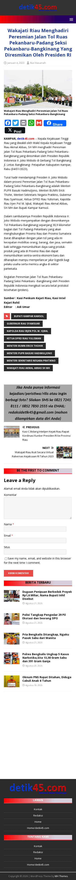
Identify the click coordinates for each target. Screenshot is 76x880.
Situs (7, 547)
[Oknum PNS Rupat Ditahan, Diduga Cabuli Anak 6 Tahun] (11, 685)
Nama (8, 524)
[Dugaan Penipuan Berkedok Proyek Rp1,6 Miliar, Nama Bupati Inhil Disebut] (11, 599)
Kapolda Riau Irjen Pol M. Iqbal (27, 331)
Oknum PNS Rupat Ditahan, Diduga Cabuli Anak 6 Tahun (46, 678)
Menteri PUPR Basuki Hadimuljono (29, 353)
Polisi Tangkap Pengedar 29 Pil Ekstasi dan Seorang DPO (44, 616)
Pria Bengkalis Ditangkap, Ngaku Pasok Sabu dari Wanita (45, 636)
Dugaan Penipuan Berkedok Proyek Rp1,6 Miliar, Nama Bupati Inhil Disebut (47, 595)
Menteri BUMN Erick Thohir (25, 345)
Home (38, 821)
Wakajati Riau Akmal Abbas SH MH (28, 368)
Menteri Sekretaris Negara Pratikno (31, 360)
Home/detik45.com (38, 828)
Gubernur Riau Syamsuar (23, 323)
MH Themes (61, 876)
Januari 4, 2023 (15, 63)
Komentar (10, 495)
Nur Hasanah (38, 63)
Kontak (38, 809)
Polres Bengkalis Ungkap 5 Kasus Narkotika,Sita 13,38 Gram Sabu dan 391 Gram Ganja (45, 657)
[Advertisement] (38, 733)
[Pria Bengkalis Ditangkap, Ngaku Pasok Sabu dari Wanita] (11, 642)
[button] (70, 19)
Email (7, 535)
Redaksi (38, 815)
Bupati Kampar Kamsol (29, 316)
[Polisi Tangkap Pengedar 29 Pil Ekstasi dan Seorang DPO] (11, 622)
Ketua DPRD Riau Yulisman (24, 338)
